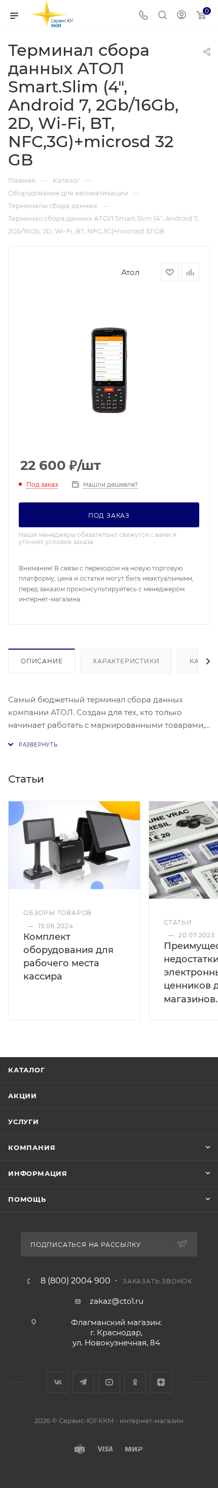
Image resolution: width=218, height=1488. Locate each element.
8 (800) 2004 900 (76, 1281)
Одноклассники (135, 1382)
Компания (31, 1147)
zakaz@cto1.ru (116, 1301)
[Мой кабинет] (181, 16)
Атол (130, 272)
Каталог (26, 1070)
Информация (37, 1173)
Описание (41, 661)
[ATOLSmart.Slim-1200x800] (109, 370)
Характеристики (126, 661)
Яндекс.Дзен (161, 1382)
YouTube (109, 1382)
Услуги (23, 1122)
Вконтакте (57, 1382)
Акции (22, 1096)
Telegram (83, 1382)
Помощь (27, 1199)
